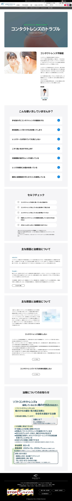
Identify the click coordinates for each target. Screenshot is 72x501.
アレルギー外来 (18, 285)
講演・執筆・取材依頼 (45, 490)
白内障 (46, 5)
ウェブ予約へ (36, 359)
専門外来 (51, 5)
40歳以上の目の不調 (38, 5)
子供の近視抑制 (25, 5)
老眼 (31, 5)
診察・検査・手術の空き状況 (64, 3)
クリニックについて (59, 5)
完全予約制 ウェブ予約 (50, 3)
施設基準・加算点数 (58, 490)
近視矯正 (18, 5)
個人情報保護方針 (45, 493)
